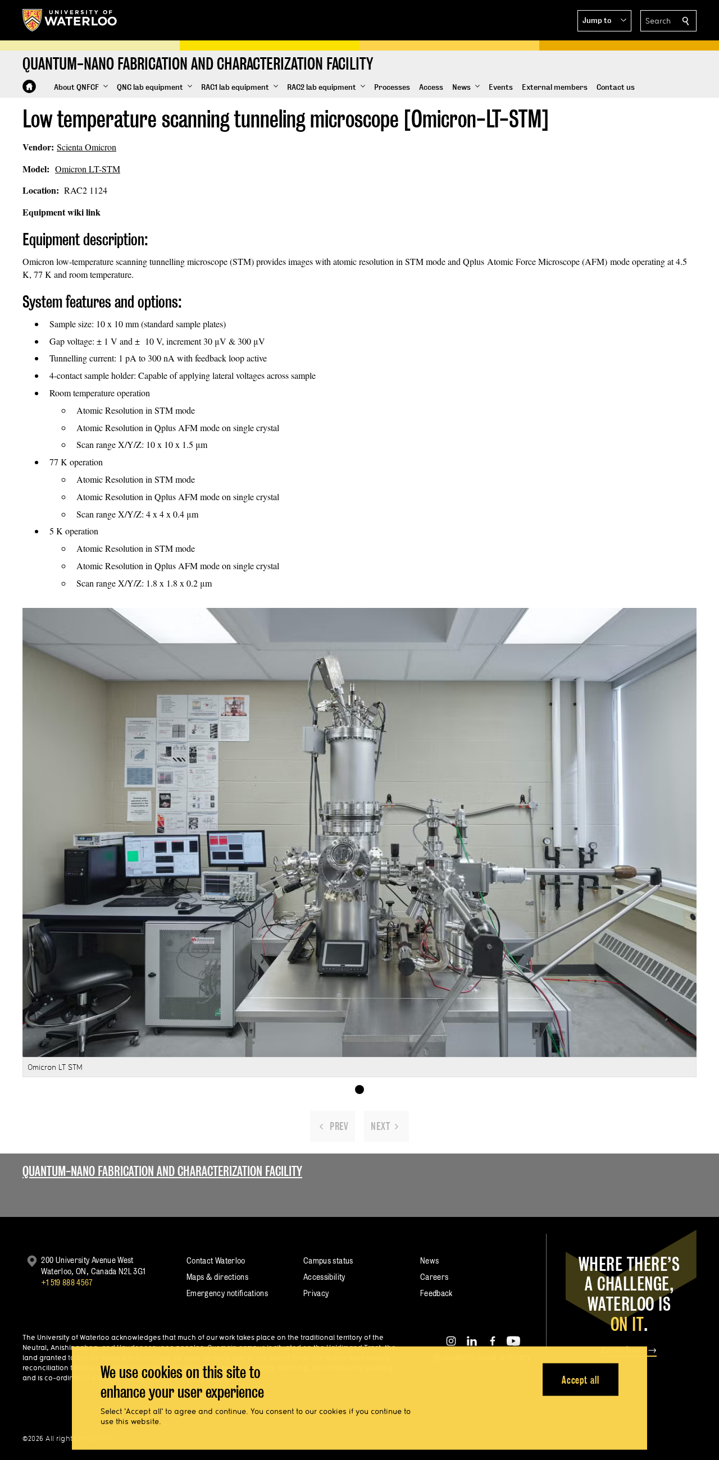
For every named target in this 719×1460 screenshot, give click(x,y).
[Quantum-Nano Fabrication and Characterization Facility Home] (29, 86)
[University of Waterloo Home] (70, 20)
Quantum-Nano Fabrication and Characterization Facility (162, 1171)
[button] (604, 21)
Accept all (580, 1379)
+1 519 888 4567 (67, 1282)
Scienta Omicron (86, 147)
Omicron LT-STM (87, 169)
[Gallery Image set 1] (359, 1089)
